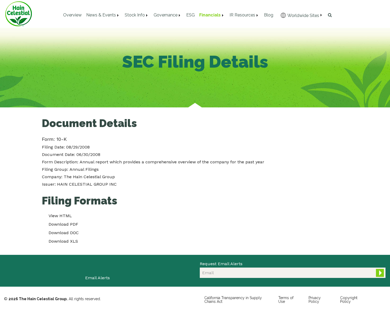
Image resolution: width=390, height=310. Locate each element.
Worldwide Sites (303, 15)
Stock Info (135, 15)
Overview (72, 15)
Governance (165, 15)
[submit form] (380, 273)
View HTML (60, 215)
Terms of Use (285, 299)
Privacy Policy (315, 299)
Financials (210, 15)
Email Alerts (97, 277)
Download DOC (64, 232)
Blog (268, 15)
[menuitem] (72, 15)
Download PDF (63, 224)
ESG (190, 15)
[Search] (329, 15)
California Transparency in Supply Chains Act (233, 299)
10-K (62, 139)
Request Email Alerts (221, 263)
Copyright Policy (348, 299)
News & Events (101, 15)
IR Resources (242, 15)
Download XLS (63, 241)
